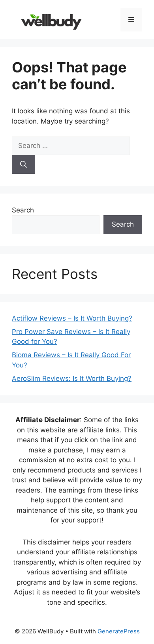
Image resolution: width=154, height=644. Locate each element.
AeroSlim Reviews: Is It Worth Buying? (71, 378)
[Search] (23, 164)
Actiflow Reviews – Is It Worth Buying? (72, 318)
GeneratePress (119, 631)
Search (23, 210)
